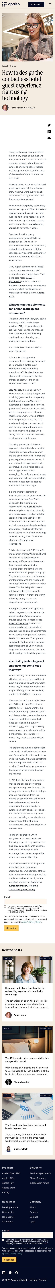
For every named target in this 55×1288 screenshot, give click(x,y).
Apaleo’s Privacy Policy (31, 922)
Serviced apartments (40, 1173)
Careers (34, 1212)
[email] (49, 137)
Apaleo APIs (8, 1178)
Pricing (5, 1192)
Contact (34, 1217)
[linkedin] (49, 131)
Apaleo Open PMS (11, 1173)
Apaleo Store (8, 1187)
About (33, 1207)
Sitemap (43, 1280)
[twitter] (49, 125)
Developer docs (10, 1207)
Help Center (8, 1217)
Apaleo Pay (8, 1183)
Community (8, 1212)
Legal (32, 1221)
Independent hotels (39, 1183)
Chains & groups (38, 1178)
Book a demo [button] (36, 4)
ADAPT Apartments (18, 623)
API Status (7, 1221)
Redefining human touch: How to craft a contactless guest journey (25, 886)
